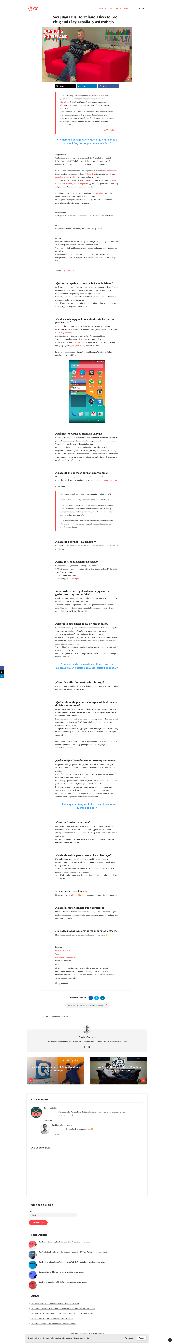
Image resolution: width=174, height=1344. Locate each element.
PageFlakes (60, 177)
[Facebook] (139, 9)
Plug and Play (97, 193)
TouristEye (111, 180)
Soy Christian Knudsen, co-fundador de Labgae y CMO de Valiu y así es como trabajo (74, 1252)
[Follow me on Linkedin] (89, 1047)
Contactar (124, 9)
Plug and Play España (63, 950)
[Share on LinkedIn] (2, 676)
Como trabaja (55, 1017)
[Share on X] (2, 672)
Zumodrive (91, 174)
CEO (47, 1017)
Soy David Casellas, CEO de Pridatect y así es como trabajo (63, 1282)
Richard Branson (79, 895)
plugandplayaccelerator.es (65, 957)
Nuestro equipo (111, 9)
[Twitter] (143, 9)
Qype (68, 177)
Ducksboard (60, 184)
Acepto (141, 1338)
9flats (74, 177)
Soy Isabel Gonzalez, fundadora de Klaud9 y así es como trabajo (65, 1242)
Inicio (101, 9)
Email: (31, 1211)
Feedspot (67, 333)
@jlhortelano (68, 270)
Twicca (85, 352)
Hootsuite (59, 333)
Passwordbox (79, 342)
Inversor (65, 1017)
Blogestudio (84, 184)
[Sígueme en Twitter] (85, 1047)
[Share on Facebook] (2, 668)
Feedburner (112, 171)
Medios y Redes (72, 184)
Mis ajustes (129, 1338)
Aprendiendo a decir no (107, 480)
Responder (48, 1120)
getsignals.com (77, 345)
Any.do (76, 578)
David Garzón (108, 130)
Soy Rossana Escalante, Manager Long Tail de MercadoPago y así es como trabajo (72, 1262)
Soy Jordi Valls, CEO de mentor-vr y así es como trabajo (61, 1272)
